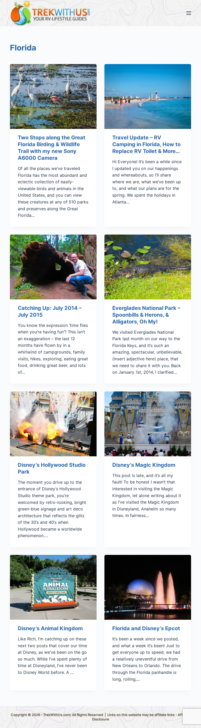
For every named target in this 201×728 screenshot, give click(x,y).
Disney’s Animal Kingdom (50, 628)
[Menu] (188, 13)
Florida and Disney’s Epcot (146, 628)
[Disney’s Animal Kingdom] (53, 587)
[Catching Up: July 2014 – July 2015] (53, 267)
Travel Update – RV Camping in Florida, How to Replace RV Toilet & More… (146, 144)
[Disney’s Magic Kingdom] (147, 423)
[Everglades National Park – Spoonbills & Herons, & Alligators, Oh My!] (147, 267)
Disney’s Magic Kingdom (143, 465)
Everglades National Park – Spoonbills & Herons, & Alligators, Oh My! (146, 315)
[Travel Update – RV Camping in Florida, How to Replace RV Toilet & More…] (147, 96)
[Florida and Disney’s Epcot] (147, 587)
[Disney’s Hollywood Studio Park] (53, 423)
